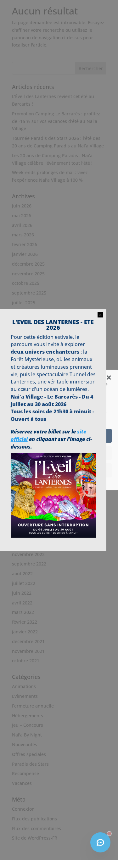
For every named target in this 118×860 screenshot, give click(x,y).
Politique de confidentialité (56, 481)
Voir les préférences (59, 470)
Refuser (59, 453)
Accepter (59, 436)
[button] (108, 377)
